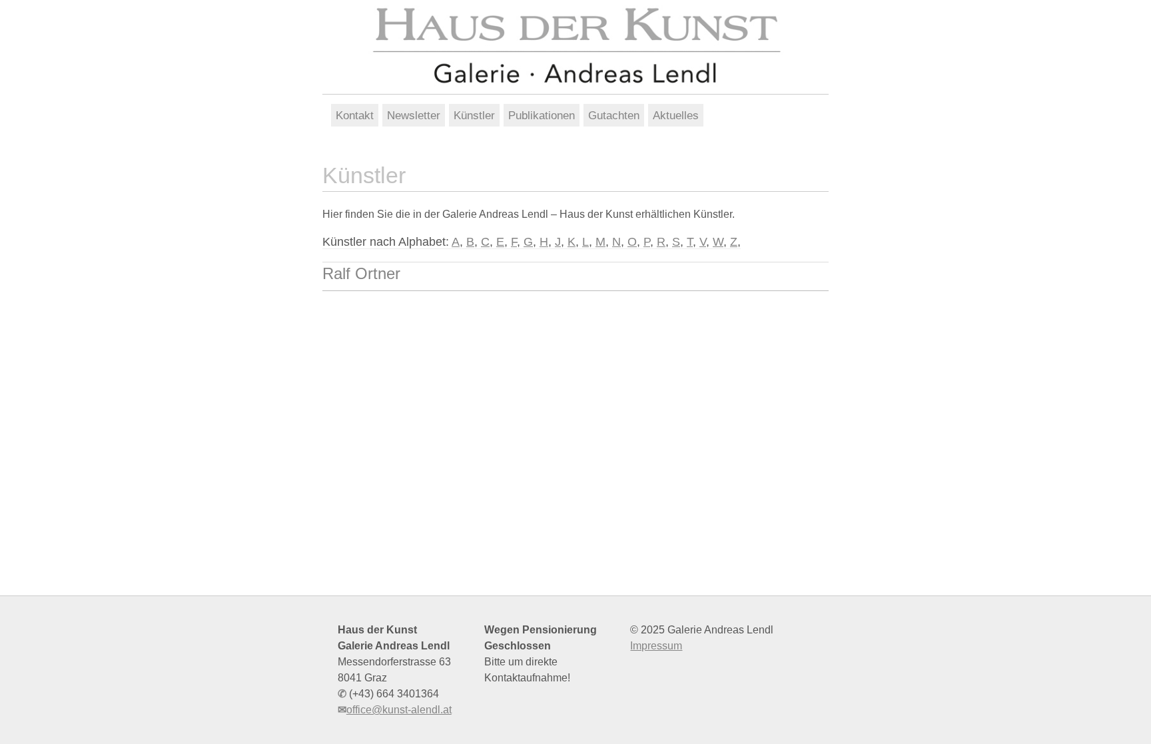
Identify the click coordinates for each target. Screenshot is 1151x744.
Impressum (656, 645)
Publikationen (541, 115)
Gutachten (613, 115)
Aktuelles (676, 115)
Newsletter (413, 115)
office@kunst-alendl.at (399, 709)
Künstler (474, 115)
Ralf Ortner (361, 273)
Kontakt (355, 115)
